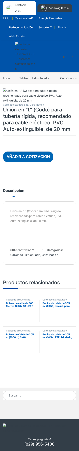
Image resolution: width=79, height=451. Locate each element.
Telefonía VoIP (24, 18)
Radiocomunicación (21, 27)
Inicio (6, 18)
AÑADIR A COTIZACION (28, 156)
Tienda (62, 27)
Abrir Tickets (17, 36)
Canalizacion (37, 104)
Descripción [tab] (13, 191)
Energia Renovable (50, 18)
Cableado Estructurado (34, 78)
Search (65, 56)
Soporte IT (45, 27)
